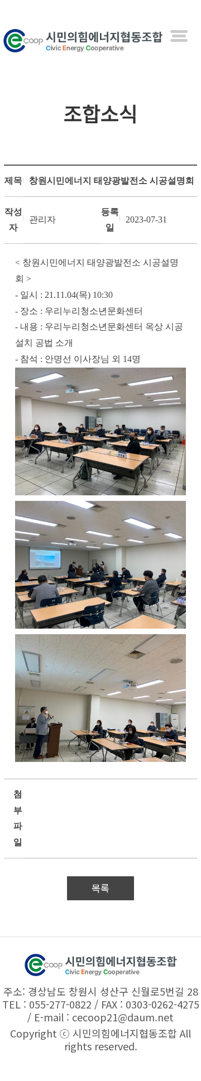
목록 (100, 888)
